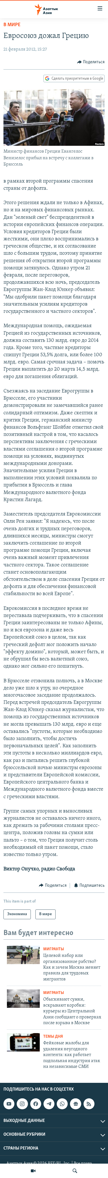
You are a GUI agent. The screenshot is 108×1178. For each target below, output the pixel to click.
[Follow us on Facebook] (35, 1103)
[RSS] (89, 1103)
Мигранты (53, 949)
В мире (11, 25)
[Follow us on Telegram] (48, 1103)
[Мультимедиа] (33, 1171)
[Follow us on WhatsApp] (62, 1103)
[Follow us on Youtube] (8, 1103)
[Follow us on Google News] (75, 1103)
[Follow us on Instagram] (22, 1103)
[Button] (91, 62)
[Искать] (75, 1171)
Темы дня (53, 1037)
